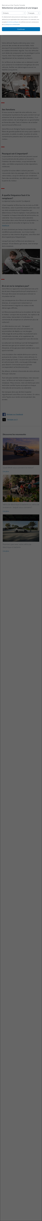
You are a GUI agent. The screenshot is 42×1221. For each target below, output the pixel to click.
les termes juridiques (13, 22)
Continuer (21, 29)
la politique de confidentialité (12, 24)
